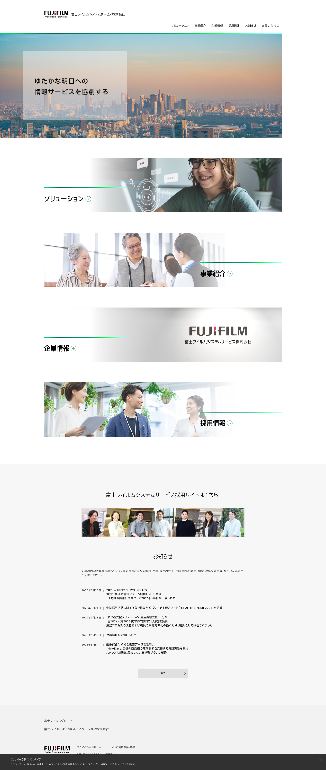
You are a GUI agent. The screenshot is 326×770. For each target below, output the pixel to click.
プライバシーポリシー (98, 765)
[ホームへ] (93, 14)
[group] (141, 86)
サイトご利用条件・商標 (122, 747)
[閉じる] (320, 760)
